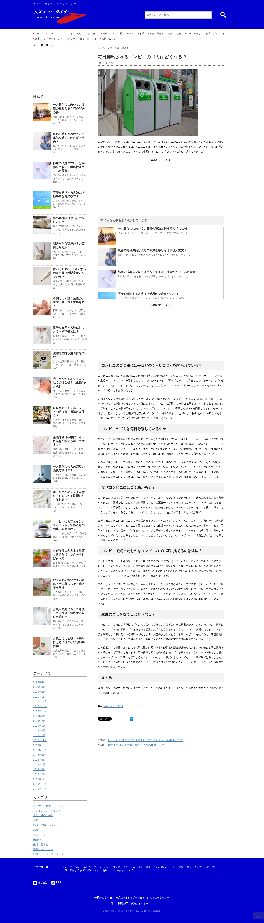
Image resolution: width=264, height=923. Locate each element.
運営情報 (42, 882)
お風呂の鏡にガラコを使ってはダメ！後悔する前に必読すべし (69, 613)
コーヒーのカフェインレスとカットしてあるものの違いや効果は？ (69, 525)
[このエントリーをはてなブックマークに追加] (131, 719)
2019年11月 (40, 706)
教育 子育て (157, 33)
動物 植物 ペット (123, 33)
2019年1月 (39, 735)
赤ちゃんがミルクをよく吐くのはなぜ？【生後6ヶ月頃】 (69, 382)
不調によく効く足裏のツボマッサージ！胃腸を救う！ (69, 302)
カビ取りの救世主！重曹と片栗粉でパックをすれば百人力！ (69, 554)
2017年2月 (39, 774)
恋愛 (142, 33)
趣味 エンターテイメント (49, 38)
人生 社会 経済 (87, 33)
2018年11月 (40, 745)
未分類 (37, 839)
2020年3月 (39, 686)
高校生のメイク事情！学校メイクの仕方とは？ (136, 745)
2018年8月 (39, 759)
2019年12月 (40, 701)
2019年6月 (39, 725)
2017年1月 (39, 779)
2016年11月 (40, 788)
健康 (105, 33)
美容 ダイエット (215, 33)
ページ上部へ (258, 915)
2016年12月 (40, 783)
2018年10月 (40, 750)
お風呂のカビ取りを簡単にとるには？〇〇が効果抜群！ (69, 642)
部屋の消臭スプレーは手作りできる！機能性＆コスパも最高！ (158, 271)
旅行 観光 (175, 33)
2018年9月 (39, 754)
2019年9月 (39, 716)
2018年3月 (39, 769)
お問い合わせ (109, 38)
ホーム (38, 33)
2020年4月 (39, 682)
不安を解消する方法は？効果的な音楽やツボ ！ (148, 293)
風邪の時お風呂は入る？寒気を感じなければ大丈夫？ (152, 250)
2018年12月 (40, 740)
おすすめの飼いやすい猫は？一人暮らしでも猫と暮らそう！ (69, 583)
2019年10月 (40, 711)
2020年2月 (39, 691)
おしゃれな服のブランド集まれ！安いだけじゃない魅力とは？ (145, 740)
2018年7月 (39, 764)
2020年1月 (39, 696)
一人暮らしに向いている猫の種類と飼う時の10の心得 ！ (154, 228)
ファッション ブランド (60, 33)
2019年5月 (39, 730)
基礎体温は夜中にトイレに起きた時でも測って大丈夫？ (69, 441)
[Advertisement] (161, 187)
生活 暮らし (194, 33)
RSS (58, 882)
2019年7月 (39, 720)
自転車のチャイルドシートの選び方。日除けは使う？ (69, 411)
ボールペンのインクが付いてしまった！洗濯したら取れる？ (69, 496)
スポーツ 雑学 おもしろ (82, 38)
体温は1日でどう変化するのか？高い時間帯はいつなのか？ (69, 273)
